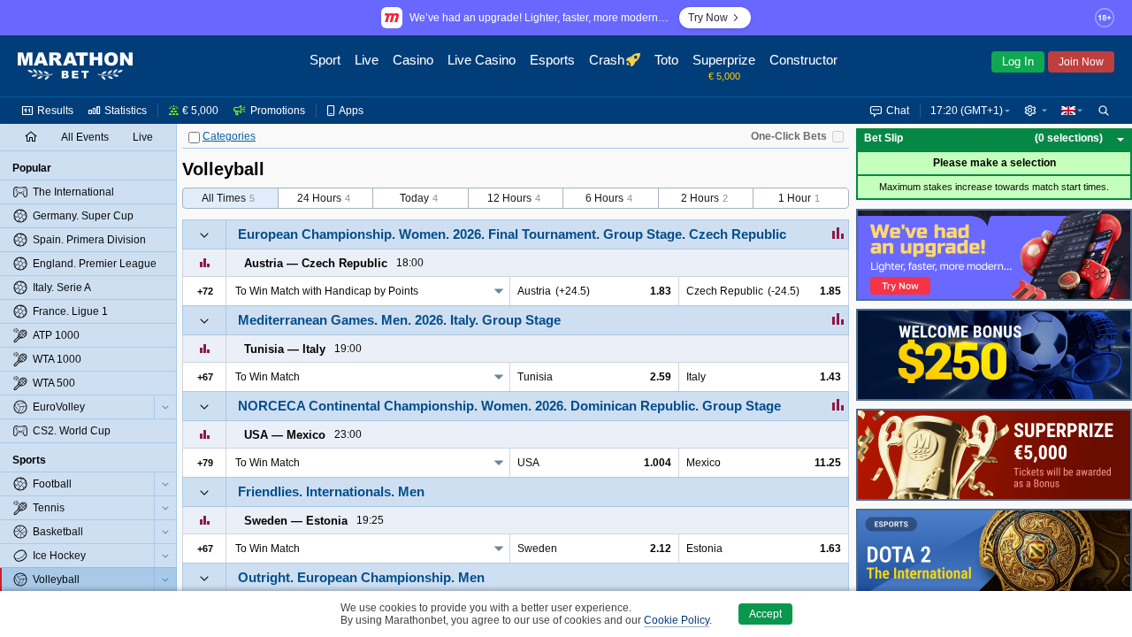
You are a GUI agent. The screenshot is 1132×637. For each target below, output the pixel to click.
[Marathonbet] (75, 66)
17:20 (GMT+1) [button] (966, 110)
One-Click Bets (789, 136)
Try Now (708, 18)
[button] (1035, 110)
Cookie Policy (676, 620)
